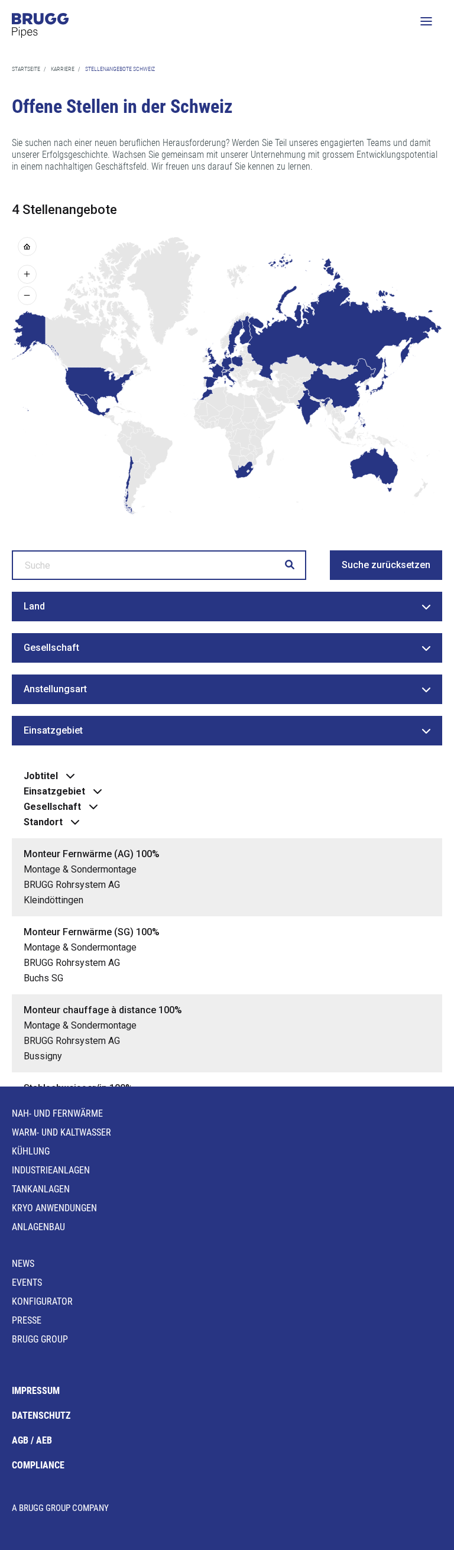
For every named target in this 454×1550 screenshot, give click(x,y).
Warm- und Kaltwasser (61, 1132)
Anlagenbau (38, 1227)
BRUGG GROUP (40, 1339)
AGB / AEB (32, 1440)
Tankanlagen (41, 1189)
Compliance (38, 1465)
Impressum (36, 1390)
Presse (26, 1320)
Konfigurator (42, 1301)
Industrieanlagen (51, 1170)
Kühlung (31, 1151)
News (23, 1263)
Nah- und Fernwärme (57, 1113)
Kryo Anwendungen (54, 1208)
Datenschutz (41, 1415)
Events (27, 1282)
